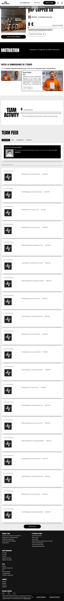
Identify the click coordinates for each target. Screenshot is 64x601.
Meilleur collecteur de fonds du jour (16, 68)
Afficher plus (32, 526)
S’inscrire (37, 2)
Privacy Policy (27, 598)
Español (28, 7)
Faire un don (49, 2)
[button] (62, 3)
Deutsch (42, 7)
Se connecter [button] (25, 3)
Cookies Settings (41, 597)
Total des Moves (51, 68)
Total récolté (31, 68)
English (21, 7)
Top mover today (40, 68)
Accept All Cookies (54, 597)
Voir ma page (27, 88)
